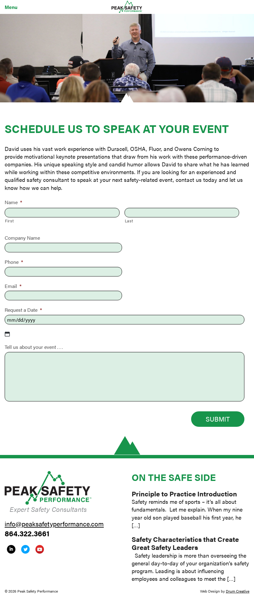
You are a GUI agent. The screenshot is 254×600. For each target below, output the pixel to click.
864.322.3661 (27, 533)
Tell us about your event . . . (34, 346)
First (9, 221)
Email (13, 285)
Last (129, 221)
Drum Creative (237, 591)
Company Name (22, 237)
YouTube (39, 549)
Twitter (25, 549)
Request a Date (23, 309)
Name (13, 202)
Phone (14, 261)
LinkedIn (11, 549)
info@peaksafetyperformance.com (54, 523)
